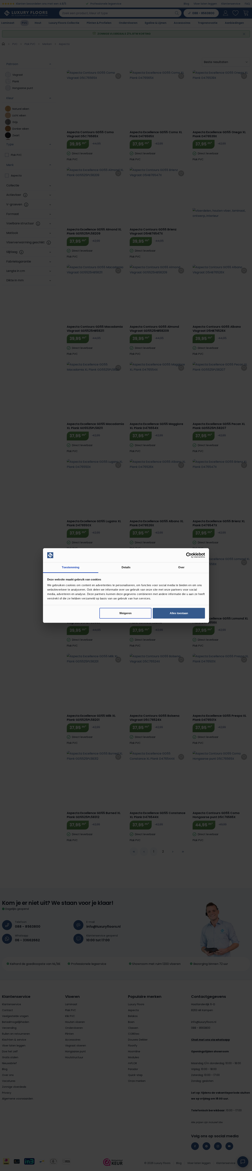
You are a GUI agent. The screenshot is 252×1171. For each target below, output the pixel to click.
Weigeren (125, 613)
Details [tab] (126, 567)
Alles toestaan (179, 613)
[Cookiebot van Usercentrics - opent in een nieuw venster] (189, 555)
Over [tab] (181, 567)
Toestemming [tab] (70, 567)
